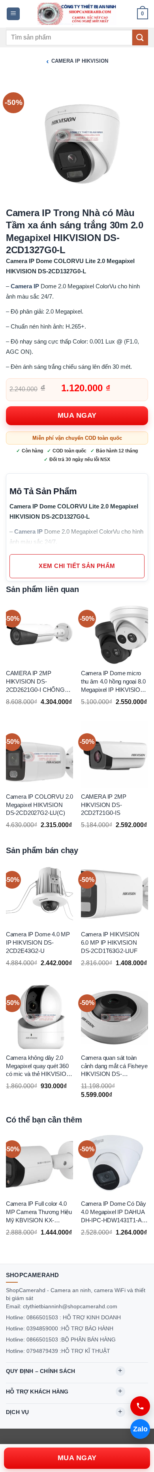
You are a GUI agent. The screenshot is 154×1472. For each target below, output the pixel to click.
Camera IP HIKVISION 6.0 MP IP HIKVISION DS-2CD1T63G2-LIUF (110, 942)
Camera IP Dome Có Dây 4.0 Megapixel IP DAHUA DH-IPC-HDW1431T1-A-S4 (113, 1212)
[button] (13, 14)
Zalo (140, 1429)
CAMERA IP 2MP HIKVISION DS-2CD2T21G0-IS (103, 805)
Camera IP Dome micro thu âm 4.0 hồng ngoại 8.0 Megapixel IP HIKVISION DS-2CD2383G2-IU (113, 682)
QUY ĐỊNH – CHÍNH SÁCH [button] (40, 1371)
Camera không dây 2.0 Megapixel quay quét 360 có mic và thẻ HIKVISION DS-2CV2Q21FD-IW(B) (38, 1066)
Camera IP (25, 286)
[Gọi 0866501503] (140, 1406)
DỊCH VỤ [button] (17, 1412)
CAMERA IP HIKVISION (79, 61)
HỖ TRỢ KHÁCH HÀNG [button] (37, 1391)
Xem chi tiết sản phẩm (77, 566)
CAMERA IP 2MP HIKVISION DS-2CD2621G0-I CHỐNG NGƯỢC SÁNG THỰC (36, 682)
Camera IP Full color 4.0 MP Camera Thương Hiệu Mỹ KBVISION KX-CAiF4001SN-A (39, 1212)
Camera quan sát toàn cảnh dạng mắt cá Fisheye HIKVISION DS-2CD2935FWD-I (114, 1066)
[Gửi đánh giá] (140, 37)
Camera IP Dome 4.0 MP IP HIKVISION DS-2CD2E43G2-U (38, 942)
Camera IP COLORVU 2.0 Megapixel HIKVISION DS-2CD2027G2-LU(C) (39, 805)
